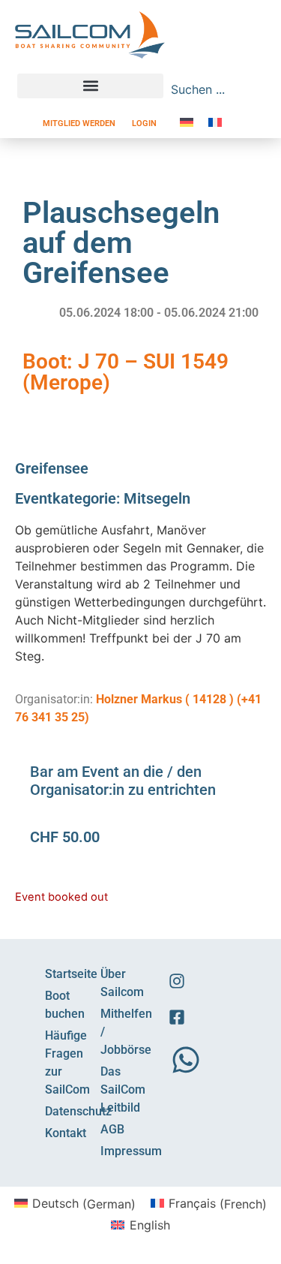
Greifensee (51, 468)
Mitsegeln (157, 498)
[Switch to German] (186, 122)
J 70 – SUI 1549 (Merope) (125, 372)
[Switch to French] (215, 122)
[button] (90, 86)
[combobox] (207, 89)
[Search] (256, 89)
